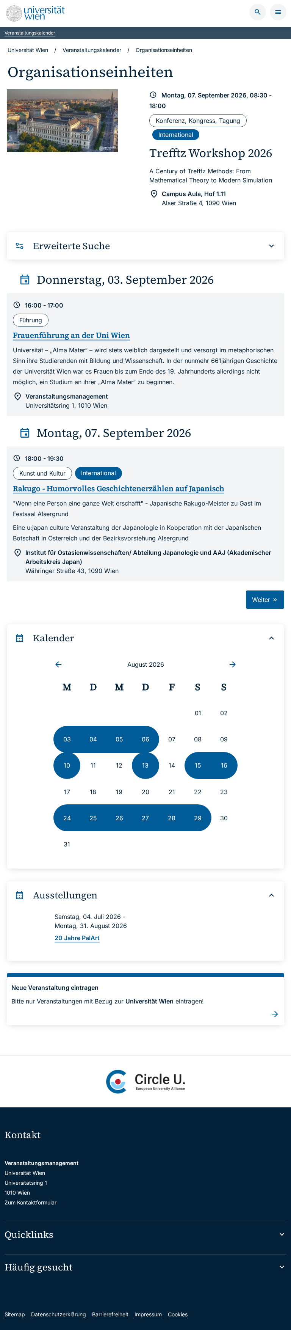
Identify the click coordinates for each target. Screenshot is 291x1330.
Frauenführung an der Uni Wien (71, 335)
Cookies (178, 1314)
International (175, 134)
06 (145, 739)
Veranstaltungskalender (30, 33)
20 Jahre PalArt (77, 938)
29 (198, 818)
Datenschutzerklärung (58, 1314)
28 (171, 818)
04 (93, 739)
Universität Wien (28, 50)
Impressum (148, 1314)
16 (224, 765)
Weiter (262, 599)
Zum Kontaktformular (30, 1202)
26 (119, 818)
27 (145, 818)
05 (119, 739)
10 (67, 765)
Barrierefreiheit (110, 1314)
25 (93, 818)
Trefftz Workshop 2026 (210, 153)
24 (67, 818)
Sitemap (15, 1314)
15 (198, 765)
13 (145, 765)
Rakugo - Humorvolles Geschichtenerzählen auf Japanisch (118, 488)
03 (67, 739)
